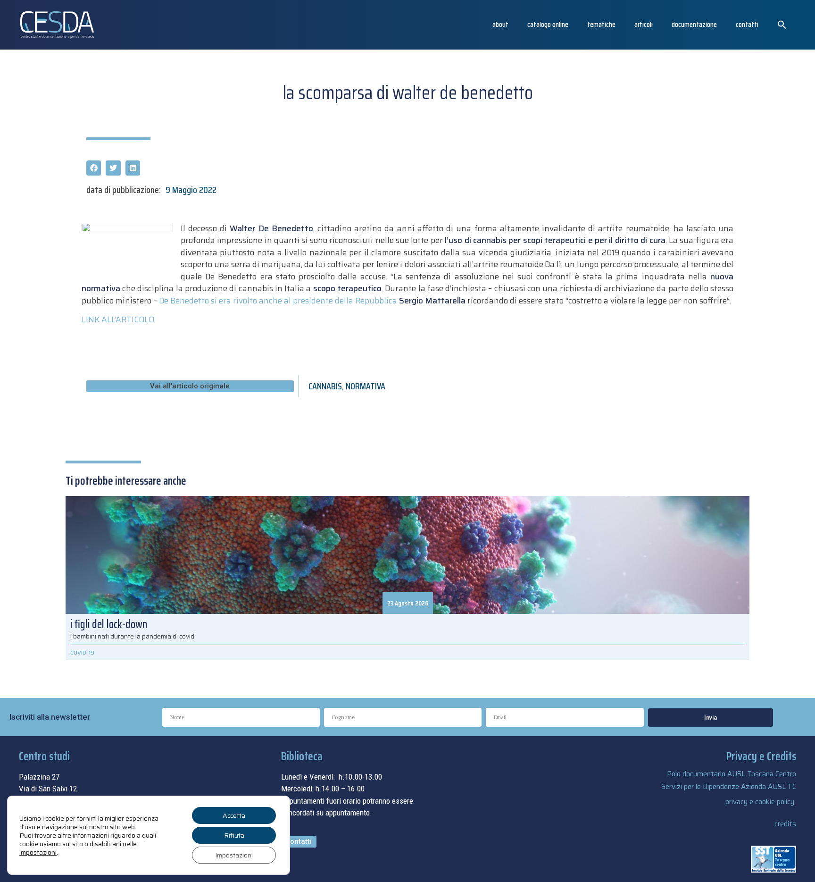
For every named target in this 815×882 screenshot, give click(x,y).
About (500, 24)
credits (785, 824)
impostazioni (38, 852)
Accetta (234, 815)
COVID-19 (82, 652)
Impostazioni (234, 855)
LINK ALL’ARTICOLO (118, 319)
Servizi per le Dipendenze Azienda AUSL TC (728, 786)
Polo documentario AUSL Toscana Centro (731, 774)
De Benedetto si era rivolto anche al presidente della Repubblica (312, 300)
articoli (643, 24)
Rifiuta (234, 835)
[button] (782, 24)
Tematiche (601, 24)
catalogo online (547, 24)
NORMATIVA (365, 386)
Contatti (747, 24)
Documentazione (694, 24)
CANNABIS (325, 386)
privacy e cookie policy (759, 801)
